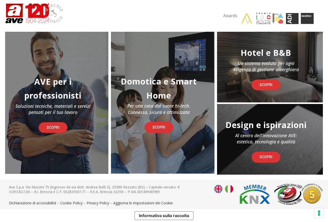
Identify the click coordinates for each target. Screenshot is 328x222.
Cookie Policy (71, 202)
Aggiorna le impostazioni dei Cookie (143, 202)
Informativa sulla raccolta (164, 215)
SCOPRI (53, 127)
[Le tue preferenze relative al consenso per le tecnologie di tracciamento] (319, 213)
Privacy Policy (98, 202)
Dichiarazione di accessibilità (32, 202)
